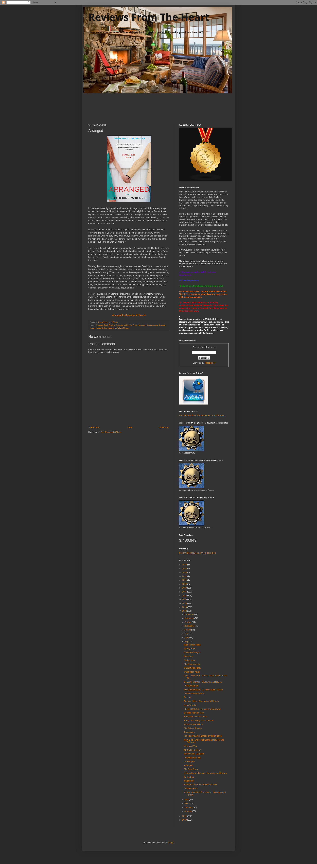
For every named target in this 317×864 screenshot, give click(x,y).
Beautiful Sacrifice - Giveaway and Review (203, 682)
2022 (184, 576)
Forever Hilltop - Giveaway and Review (201, 701)
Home (129, 427)
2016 (184, 595)
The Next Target (191, 686)
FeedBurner (210, 363)
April (186, 799)
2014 (184, 603)
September (189, 626)
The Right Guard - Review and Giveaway (202, 709)
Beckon (187, 697)
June (186, 637)
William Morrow (123, 328)
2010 (184, 820)
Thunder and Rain (192, 758)
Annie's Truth (190, 705)
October (188, 622)
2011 (184, 816)
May (186, 641)
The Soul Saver (191, 769)
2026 (184, 565)
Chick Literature (139, 325)
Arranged (99, 325)
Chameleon (189, 732)
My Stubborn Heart (192, 750)
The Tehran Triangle (193, 728)
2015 (184, 599)
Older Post (163, 427)
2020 (184, 584)
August (187, 630)
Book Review (109, 325)
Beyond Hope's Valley (194, 713)
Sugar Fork (189, 781)
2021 (184, 580)
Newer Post (94, 427)
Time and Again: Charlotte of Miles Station (203, 736)
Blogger (170, 843)
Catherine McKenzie (124, 325)
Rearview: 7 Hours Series (195, 716)
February (188, 807)
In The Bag (189, 777)
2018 (184, 588)
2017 (184, 592)
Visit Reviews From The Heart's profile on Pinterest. (202, 415)
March (187, 803)
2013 (184, 607)
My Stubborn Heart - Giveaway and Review (203, 690)
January (188, 811)
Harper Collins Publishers (106, 328)
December (189, 614)
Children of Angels (192, 652)
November (189, 618)
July (186, 634)
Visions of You (190, 746)
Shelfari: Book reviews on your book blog (197, 553)
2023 (184, 572)
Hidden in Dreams (192, 645)
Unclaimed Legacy (192, 668)
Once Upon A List (191, 672)
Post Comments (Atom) (111, 432)
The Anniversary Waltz (194, 693)
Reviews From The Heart (148, 17)
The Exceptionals (192, 664)
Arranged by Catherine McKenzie (129, 315)
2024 (184, 568)
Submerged (189, 761)
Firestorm (188, 656)
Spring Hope (189, 648)
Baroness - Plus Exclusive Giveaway (200, 784)
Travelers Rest (190, 788)
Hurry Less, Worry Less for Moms (199, 720)
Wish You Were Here (193, 724)
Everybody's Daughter (194, 754)
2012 (184, 611)
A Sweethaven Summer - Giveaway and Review (205, 773)
